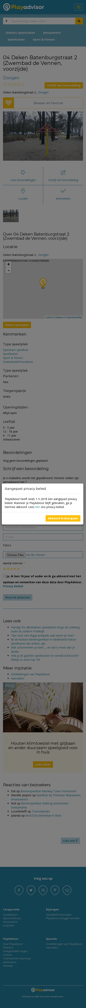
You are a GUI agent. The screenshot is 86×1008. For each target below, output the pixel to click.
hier (37, 507)
